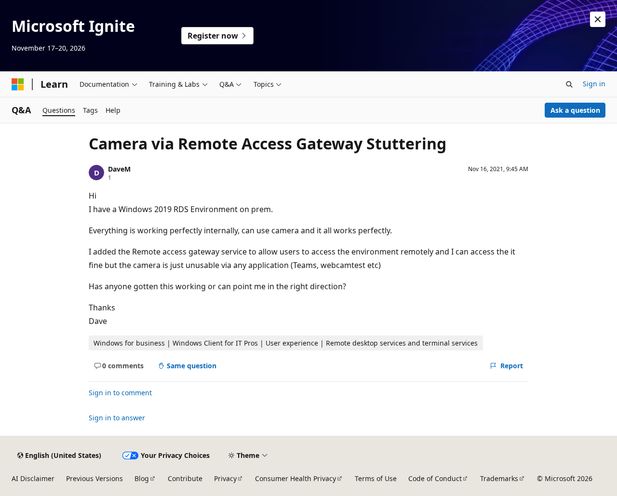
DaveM (119, 169)
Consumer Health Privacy (295, 478)
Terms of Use (376, 478)
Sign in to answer (117, 417)
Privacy (225, 478)
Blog (141, 478)
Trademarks (499, 478)
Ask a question (575, 110)
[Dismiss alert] (597, 19)
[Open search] (569, 84)
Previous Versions (94, 478)
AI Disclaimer (33, 478)
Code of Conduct (435, 478)
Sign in (594, 83)
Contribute (185, 478)
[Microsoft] (18, 84)
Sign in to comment (120, 392)
